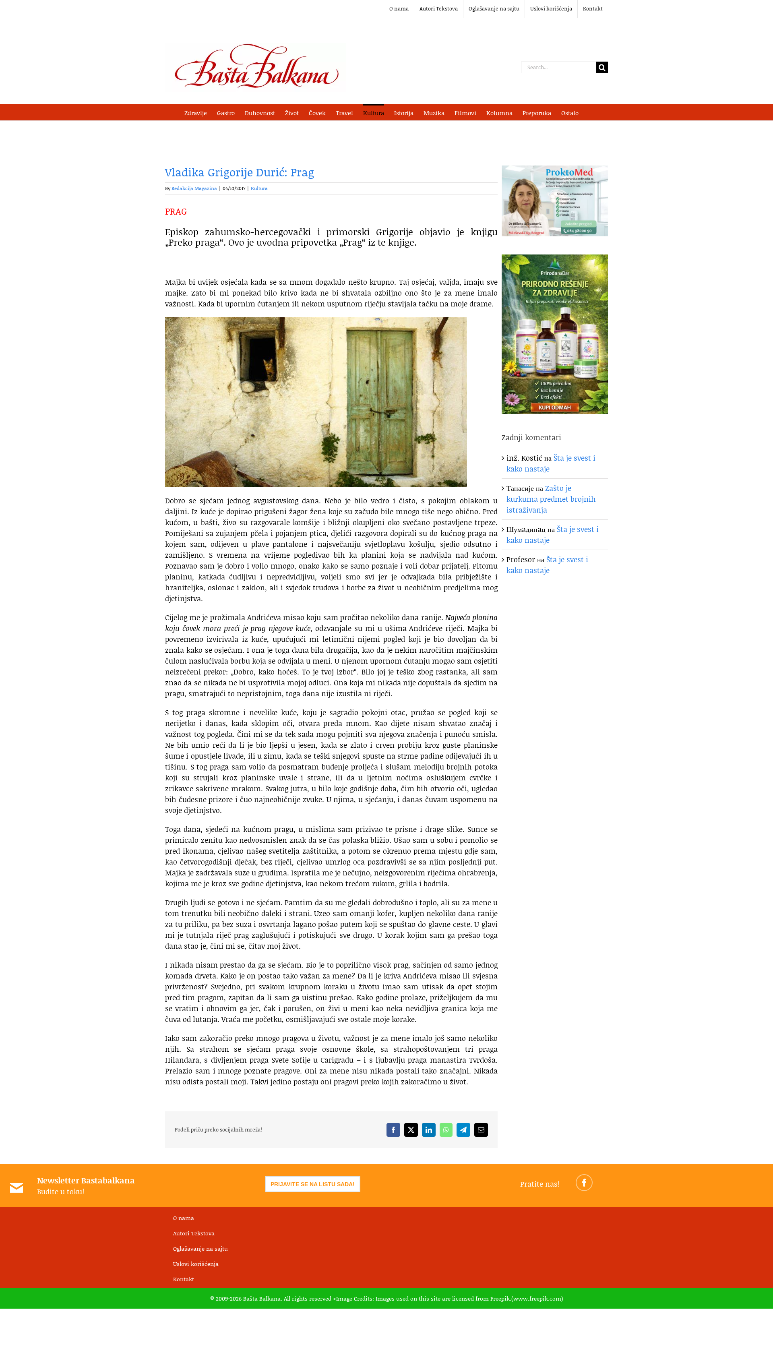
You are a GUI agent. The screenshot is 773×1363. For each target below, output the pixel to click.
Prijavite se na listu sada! (313, 1184)
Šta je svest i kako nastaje (547, 564)
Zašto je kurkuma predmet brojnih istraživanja (551, 499)
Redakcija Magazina (194, 188)
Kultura (259, 188)
